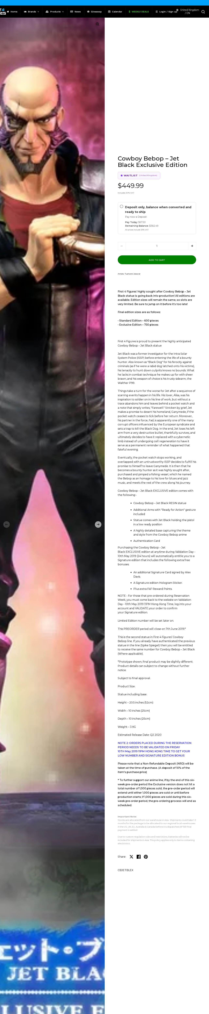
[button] (6, 524)
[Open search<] (203, 11)
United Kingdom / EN (189, 11)
